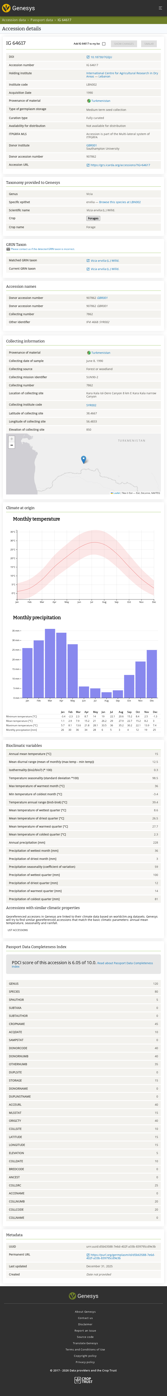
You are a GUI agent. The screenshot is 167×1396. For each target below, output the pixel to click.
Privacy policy (85, 1362)
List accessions (18, 930)
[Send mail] (8, 249)
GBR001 (91, 145)
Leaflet (116, 492)
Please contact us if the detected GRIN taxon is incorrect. (43, 249)
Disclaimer (85, 1324)
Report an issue (85, 1330)
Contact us (85, 1318)
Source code (85, 1337)
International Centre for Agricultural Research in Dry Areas (122, 74)
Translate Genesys (85, 1343)
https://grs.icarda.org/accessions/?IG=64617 (120, 165)
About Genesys (85, 1311)
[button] (83, 460)
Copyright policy (85, 1356)
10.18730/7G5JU (101, 57)
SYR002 (91, 405)
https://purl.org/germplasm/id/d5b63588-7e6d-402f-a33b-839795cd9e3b (120, 1256)
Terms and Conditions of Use (85, 1349)
